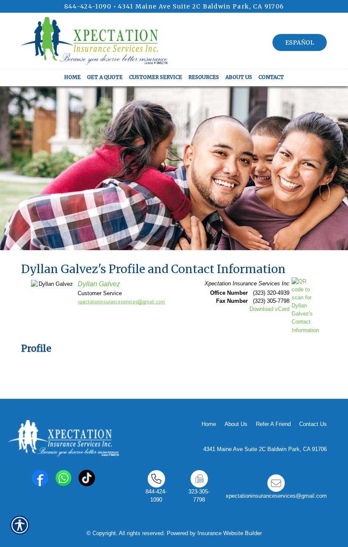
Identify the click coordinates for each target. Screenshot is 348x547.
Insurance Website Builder (229, 533)
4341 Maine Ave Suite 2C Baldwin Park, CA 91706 (201, 6)
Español (299, 42)
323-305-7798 (199, 495)
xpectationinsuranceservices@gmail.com (276, 496)
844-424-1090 (88, 6)
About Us (236, 424)
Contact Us (313, 424)
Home (209, 424)
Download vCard (269, 309)
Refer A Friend (273, 424)
